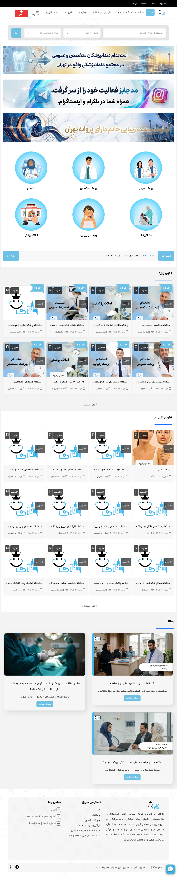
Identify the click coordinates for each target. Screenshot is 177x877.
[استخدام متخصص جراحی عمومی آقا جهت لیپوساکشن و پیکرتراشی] (67, 561)
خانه (150, 12)
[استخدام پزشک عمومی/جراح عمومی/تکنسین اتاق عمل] (110, 360)
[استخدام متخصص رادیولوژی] (24, 360)
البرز (81, 304)
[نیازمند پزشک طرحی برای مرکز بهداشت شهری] (110, 561)
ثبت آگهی (21, 15)
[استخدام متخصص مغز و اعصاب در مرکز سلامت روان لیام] (67, 448)
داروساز (31, 188)
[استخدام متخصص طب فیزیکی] (153, 303)
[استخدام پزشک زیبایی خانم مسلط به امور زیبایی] (24, 303)
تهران (167, 304)
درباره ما (82, 12)
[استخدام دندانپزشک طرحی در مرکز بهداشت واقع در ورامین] (153, 561)
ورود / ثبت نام (158, 3)
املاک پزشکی (31, 235)
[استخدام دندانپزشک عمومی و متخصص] (67, 303)
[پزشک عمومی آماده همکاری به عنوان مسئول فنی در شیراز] (110, 448)
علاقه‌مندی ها (138, 3)
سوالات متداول (92, 820)
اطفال (148, 533)
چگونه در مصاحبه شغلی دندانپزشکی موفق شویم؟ (132, 763)
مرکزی (38, 562)
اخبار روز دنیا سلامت (102, 12)
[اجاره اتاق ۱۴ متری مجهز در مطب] (67, 360)
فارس (124, 304)
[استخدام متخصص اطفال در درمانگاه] (153, 505)
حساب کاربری (52, 12)
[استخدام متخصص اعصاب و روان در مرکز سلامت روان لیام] (24, 448)
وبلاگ (97, 809)
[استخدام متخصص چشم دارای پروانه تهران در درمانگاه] (110, 505)
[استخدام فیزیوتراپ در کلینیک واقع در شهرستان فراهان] (24, 561)
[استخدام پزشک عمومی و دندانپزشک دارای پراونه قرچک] (153, 360)
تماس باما (69, 12)
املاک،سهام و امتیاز (57, 388)
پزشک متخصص (88, 188)
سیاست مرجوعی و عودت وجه (84, 835)
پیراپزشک (61, 533)
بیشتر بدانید (132, 698)
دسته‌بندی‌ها (37, 14)
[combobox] (82, 33)
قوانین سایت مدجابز (89, 825)
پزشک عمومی (146, 188)
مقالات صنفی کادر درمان (131, 12)
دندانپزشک (146, 235)
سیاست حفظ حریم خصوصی (85, 830)
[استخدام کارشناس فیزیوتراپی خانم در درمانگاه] (67, 505)
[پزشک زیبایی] (153, 448)
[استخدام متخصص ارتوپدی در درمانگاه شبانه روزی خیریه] (24, 505)
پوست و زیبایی (88, 235)
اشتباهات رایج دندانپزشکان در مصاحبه (95, 255)
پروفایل (96, 815)
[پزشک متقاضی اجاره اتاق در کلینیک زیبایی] (110, 303)
